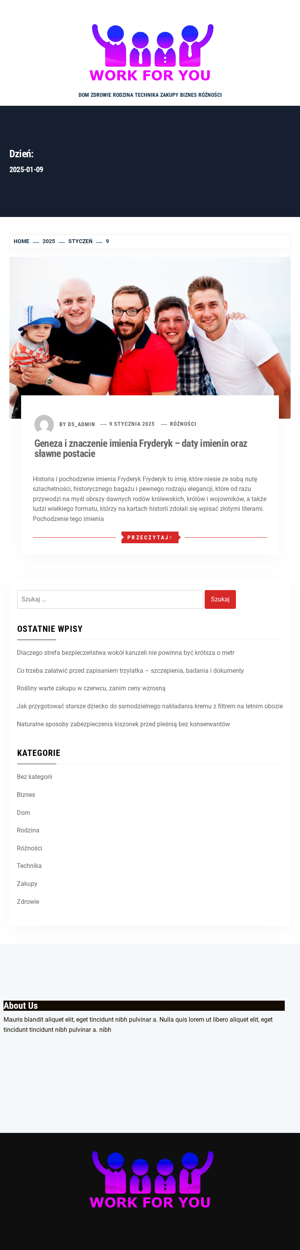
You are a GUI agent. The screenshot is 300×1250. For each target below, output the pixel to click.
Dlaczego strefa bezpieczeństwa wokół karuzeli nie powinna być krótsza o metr (125, 652)
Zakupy (169, 95)
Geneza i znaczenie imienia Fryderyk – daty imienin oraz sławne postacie (140, 448)
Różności (210, 95)
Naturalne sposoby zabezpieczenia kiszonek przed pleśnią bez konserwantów (123, 724)
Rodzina (123, 95)
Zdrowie (101, 95)
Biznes (188, 95)
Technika (147, 95)
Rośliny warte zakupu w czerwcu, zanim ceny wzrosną (91, 688)
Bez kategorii (34, 777)
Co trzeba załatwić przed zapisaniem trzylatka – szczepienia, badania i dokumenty (130, 670)
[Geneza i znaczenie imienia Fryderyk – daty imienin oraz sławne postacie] (150, 337)
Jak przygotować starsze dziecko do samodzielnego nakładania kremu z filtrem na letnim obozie (150, 706)
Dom (84, 95)
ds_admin (81, 424)
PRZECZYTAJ (148, 537)
